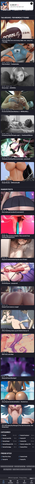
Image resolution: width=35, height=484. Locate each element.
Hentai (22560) (7, 10)
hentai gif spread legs (19, 466)
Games (31, 482)
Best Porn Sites (7, 456)
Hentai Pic (23, 459)
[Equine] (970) (29, 10)
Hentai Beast (9, 441)
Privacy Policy (23, 477)
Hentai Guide (23, 456)
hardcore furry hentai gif (7, 466)
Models (24, 482)
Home (3, 482)
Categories (10, 482)
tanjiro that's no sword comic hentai (22, 469)
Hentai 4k (5, 459)
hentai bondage (9, 447)
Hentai (9, 435)
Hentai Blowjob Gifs (9, 444)
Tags (17, 482)
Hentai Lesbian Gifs (27, 444)
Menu (31, 478)
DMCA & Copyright (13, 477)
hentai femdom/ (27, 435)
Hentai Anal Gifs (9, 438)
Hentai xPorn (27, 447)
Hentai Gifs (27, 441)
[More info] (33, 37)
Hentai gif (27, 438)
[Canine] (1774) (18, 10)
